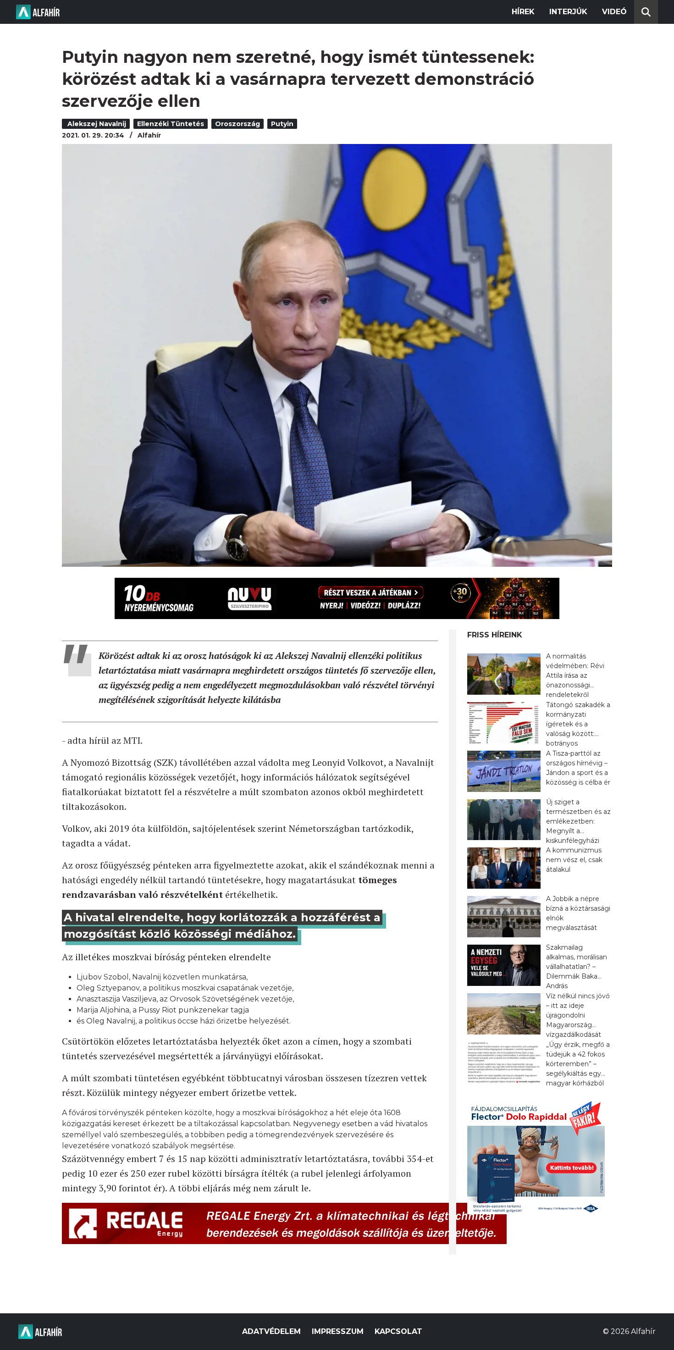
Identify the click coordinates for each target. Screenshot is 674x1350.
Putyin (282, 124)
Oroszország (237, 124)
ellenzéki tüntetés (170, 124)
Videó (614, 11)
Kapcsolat (398, 1331)
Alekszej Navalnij (96, 124)
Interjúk (568, 11)
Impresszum (338, 1331)
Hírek (523, 11)
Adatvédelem (271, 1331)
